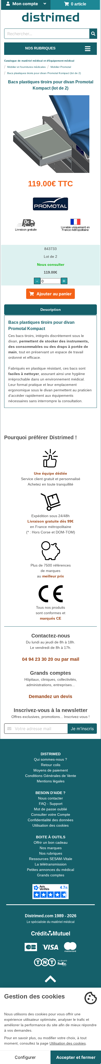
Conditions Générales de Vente (50, 776)
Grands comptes (50, 875)
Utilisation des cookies (50, 825)
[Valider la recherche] (93, 33)
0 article (77, 4)
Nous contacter (50, 798)
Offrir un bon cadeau (51, 842)
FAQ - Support (50, 804)
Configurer (25, 1057)
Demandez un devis (50, 696)
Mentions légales (50, 781)
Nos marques (51, 848)
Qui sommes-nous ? (50, 759)
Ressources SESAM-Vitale (50, 859)
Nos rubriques (50, 853)
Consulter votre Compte (50, 814)
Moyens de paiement (50, 770)
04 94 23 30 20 (37, 659)
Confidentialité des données (50, 820)
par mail (70, 659)
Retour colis (50, 765)
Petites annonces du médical (50, 870)
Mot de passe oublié (50, 809)
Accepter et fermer (76, 1057)
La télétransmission (51, 864)
